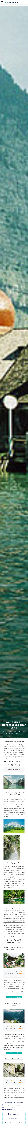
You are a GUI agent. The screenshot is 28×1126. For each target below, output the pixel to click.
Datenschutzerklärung (8, 1109)
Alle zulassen (14, 1114)
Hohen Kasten (20, 807)
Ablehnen (14, 1118)
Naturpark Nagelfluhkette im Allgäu (14, 922)
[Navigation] (2, 2)
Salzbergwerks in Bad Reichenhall (13, 761)
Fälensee (8, 814)
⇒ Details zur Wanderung (14, 997)
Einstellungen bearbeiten (14, 1123)
